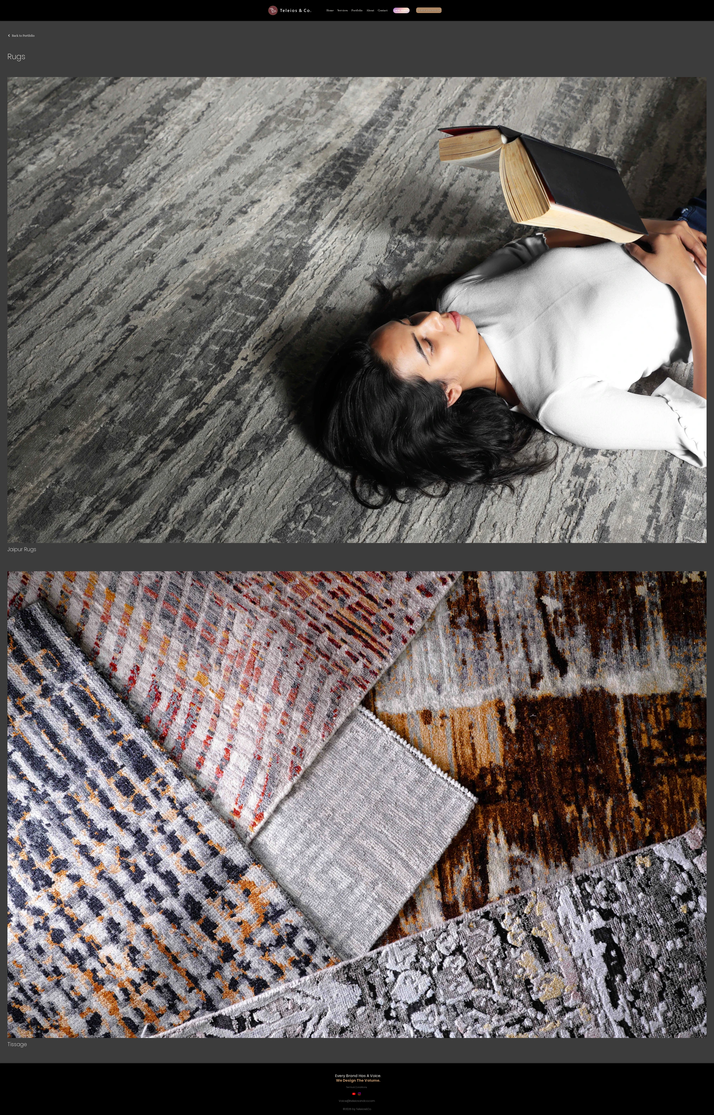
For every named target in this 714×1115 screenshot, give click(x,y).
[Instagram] (359, 1094)
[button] (357, 10)
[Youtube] (354, 1094)
